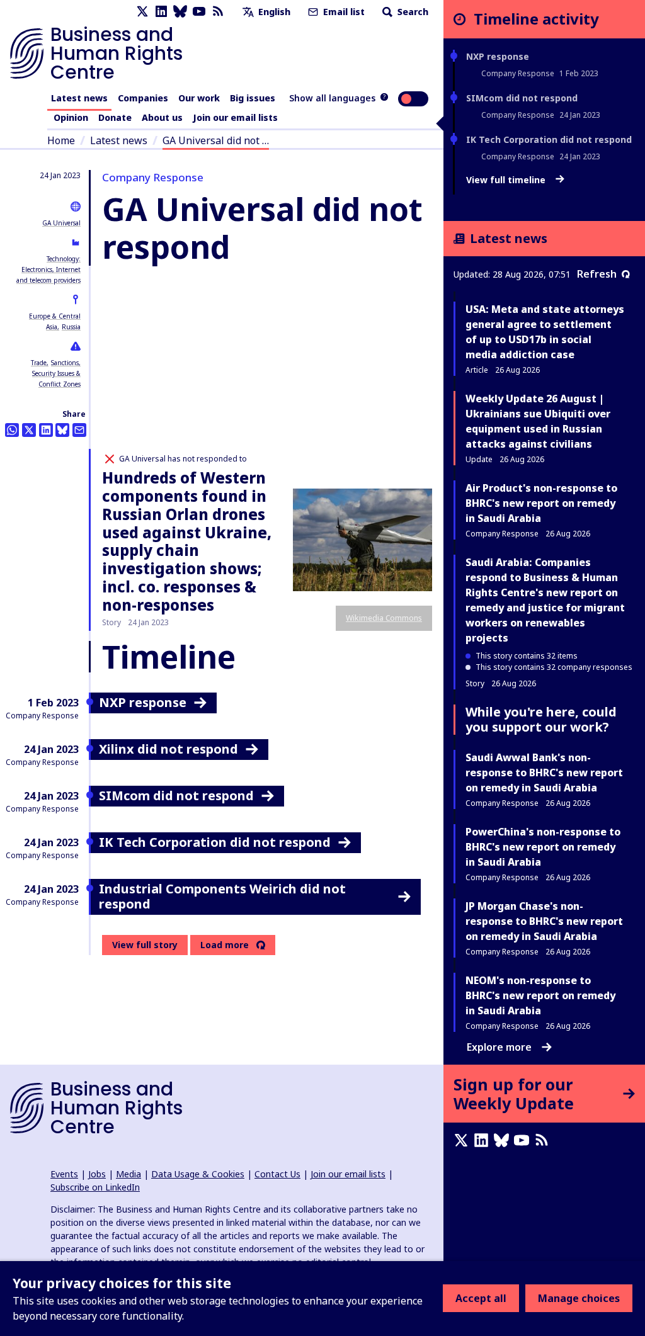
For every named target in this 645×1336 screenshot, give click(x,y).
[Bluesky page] (180, 11)
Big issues (252, 98)
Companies (143, 98)
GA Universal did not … (216, 140)
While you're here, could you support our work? (541, 719)
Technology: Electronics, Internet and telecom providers (48, 269)
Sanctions (65, 362)
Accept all (480, 1298)
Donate (115, 117)
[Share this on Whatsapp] (12, 430)
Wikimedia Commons (384, 618)
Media (128, 1174)
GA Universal (61, 222)
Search (411, 12)
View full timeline (507, 180)
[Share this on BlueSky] (62, 430)
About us (162, 117)
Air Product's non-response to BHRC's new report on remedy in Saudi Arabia (541, 503)
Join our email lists (235, 117)
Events (64, 1174)
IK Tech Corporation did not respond (549, 139)
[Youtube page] (199, 11)
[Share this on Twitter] (29, 430)
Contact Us (277, 1174)
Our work (199, 98)
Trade (39, 362)
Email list (343, 12)
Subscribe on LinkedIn (95, 1187)
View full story (145, 945)
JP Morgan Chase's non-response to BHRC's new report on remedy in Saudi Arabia (544, 921)
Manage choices (579, 1298)
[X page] (142, 11)
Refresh (597, 274)
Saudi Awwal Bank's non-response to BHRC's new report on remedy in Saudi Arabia (544, 772)
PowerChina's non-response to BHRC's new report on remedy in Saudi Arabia (542, 847)
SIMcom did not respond (522, 98)
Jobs (97, 1174)
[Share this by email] (79, 430)
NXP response (497, 56)
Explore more (499, 1047)
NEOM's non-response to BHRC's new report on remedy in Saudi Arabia (540, 995)
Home (61, 140)
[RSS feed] (217, 11)
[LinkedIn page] (161, 11)
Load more (224, 945)
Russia (71, 326)
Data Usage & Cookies (197, 1174)
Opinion (71, 117)
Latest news (79, 98)
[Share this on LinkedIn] (46, 430)
